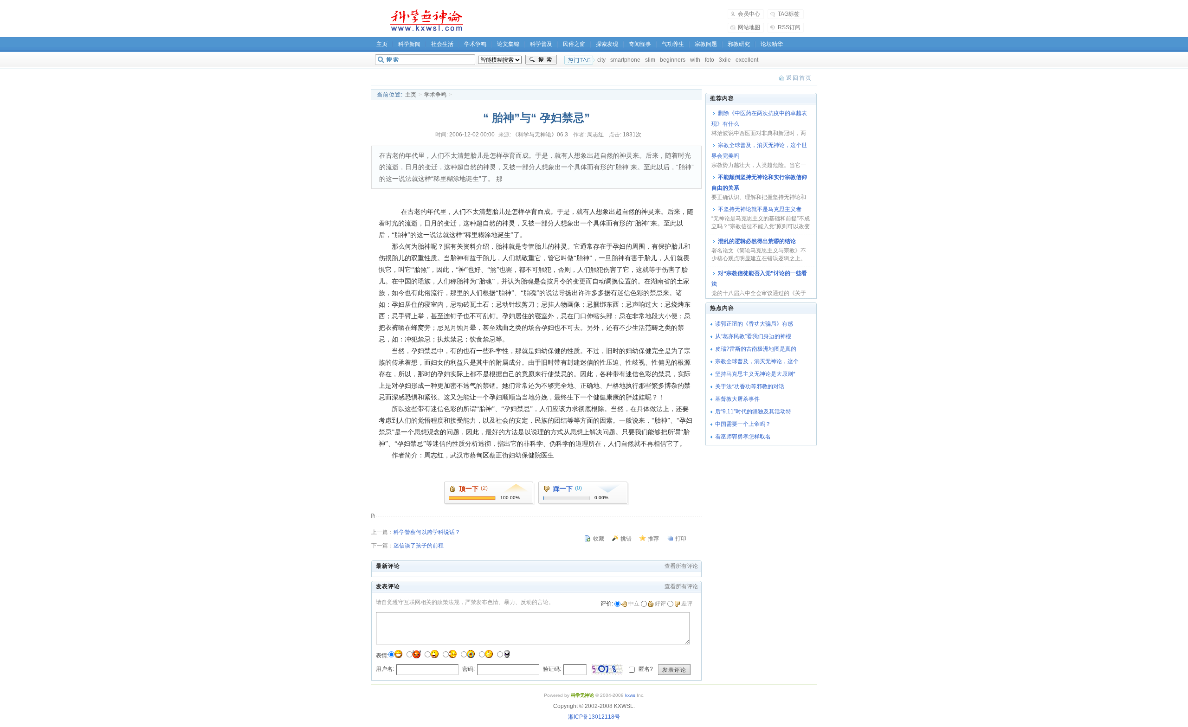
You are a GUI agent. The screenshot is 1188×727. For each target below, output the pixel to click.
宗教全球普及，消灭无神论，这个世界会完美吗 (759, 150)
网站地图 (749, 27)
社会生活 (442, 44)
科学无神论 (425, 20)
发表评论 (674, 670)
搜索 (541, 60)
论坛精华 (772, 44)
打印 (680, 538)
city (601, 60)
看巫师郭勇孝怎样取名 (743, 436)
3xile (725, 60)
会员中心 (749, 14)
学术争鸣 (475, 44)
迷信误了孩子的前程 (419, 545)
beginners (672, 60)
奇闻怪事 (640, 44)
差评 (686, 603)
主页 (381, 44)
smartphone (625, 60)
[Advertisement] (601, 20)
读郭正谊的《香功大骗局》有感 (754, 324)
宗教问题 (706, 44)
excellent (747, 60)
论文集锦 (508, 44)
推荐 (653, 538)
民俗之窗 (574, 44)
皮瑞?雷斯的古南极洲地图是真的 (755, 349)
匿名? (645, 669)
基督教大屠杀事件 (737, 399)
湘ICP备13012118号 (594, 717)
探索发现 (607, 44)
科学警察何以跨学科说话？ (427, 532)
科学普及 (541, 44)
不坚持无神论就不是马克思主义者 (759, 209)
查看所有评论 (681, 566)
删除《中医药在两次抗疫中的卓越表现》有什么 (759, 118)
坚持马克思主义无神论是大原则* (755, 374)
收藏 (598, 538)
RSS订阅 (789, 27)
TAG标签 (789, 14)
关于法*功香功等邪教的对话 (749, 386)
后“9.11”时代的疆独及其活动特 (753, 411)
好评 (660, 603)
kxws (630, 695)
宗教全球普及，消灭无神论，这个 (757, 361)
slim (650, 60)
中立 (633, 603)
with (695, 60)
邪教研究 (739, 44)
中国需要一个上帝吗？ (743, 424)
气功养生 (673, 44)
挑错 (626, 538)
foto (709, 60)
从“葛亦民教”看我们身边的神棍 (753, 336)
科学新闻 (409, 44)
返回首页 (799, 78)
